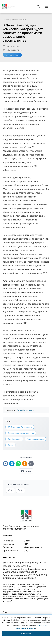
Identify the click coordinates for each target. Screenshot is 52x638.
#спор (10, 445)
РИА (26, 544)
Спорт (27, 540)
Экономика (9, 544)
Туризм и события (19, 20)
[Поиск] (38, 7)
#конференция (14, 439)
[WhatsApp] (18, 463)
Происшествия (11, 550)
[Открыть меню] (46, 6)
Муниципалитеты (33, 547)
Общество (8, 547)
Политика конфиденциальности (15, 604)
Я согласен (26, 633)
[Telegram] (12, 463)
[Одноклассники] (24, 463)
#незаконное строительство (21, 433)
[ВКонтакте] (5, 463)
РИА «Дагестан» (24, 410)
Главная (6, 20)
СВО (26, 550)
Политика (8, 540)
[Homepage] (8, 6)
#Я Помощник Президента (20, 427)
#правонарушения (35, 439)
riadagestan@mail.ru (35, 562)
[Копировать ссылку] (31, 463)
